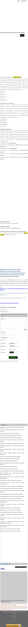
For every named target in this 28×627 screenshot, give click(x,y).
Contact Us (14, 618)
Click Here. (14, 604)
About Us (14, 613)
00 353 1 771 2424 (17, 77)
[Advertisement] (14, 17)
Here (6, 294)
